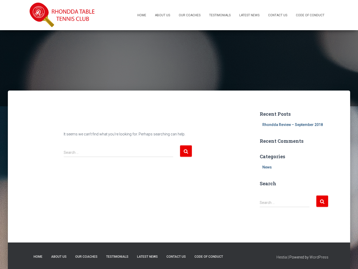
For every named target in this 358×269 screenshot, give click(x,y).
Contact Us (277, 15)
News (267, 167)
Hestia (281, 257)
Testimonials (220, 15)
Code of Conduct (310, 15)
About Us (162, 15)
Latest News (249, 15)
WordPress (319, 257)
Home (141, 15)
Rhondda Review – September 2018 (292, 125)
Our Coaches (189, 15)
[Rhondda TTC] (62, 15)
